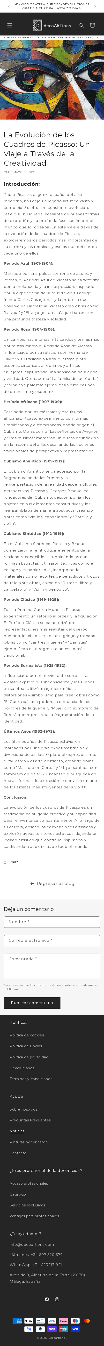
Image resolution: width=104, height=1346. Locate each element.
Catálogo (18, 1194)
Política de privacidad (29, 1057)
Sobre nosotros (23, 1109)
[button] (9, 25)
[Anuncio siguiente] (95, 6)
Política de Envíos (26, 1046)
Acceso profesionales (29, 1183)
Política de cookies (27, 1035)
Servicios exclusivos (27, 1205)
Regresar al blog (56, 883)
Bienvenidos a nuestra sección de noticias (48, 37)
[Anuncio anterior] (9, 6)
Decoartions (56, 1337)
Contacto (18, 1153)
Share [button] (13, 862)
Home (8, 37)
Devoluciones (22, 1068)
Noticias (17, 1131)
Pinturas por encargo (29, 1142)
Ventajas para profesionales (34, 1216)
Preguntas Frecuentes (30, 1120)
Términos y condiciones (31, 1079)
